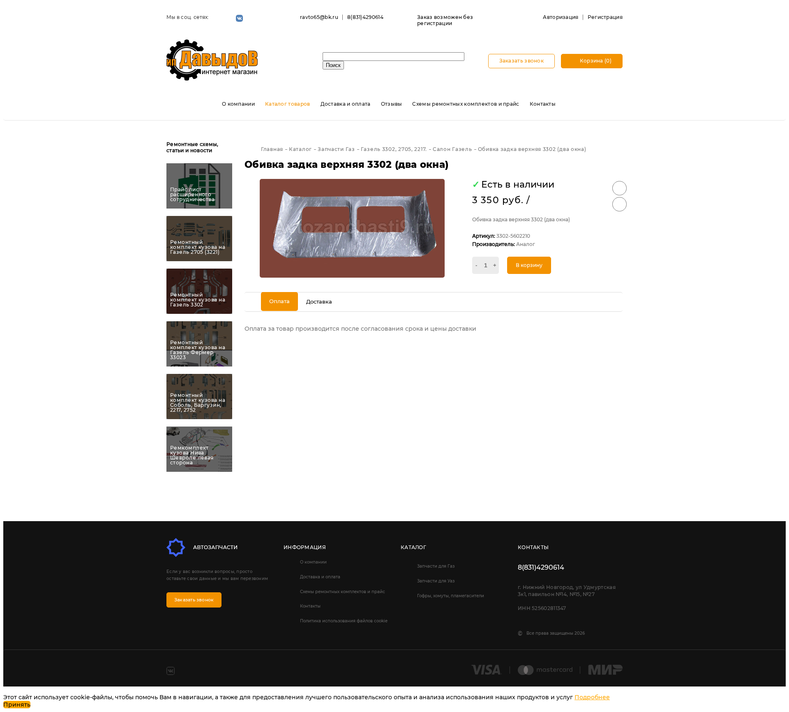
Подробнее (592, 697)
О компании (238, 104)
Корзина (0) (594, 61)
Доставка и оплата (346, 104)
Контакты (543, 104)
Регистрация (605, 17)
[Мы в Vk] (239, 18)
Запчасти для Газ (435, 566)
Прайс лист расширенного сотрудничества (192, 194)
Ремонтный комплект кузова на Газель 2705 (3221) (197, 247)
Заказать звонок (521, 61)
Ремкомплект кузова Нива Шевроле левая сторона (192, 455)
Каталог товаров (287, 104)
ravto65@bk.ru (319, 17)
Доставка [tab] (319, 301)
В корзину (529, 265)
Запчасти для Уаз (435, 581)
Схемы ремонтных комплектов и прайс (465, 104)
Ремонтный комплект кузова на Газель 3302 (197, 299)
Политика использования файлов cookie (344, 621)
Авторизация (560, 17)
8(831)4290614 (365, 17)
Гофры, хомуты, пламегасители (450, 595)
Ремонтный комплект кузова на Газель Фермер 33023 (197, 350)
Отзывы (391, 104)
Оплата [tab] (279, 301)
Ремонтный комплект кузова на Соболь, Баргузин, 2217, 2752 (197, 403)
